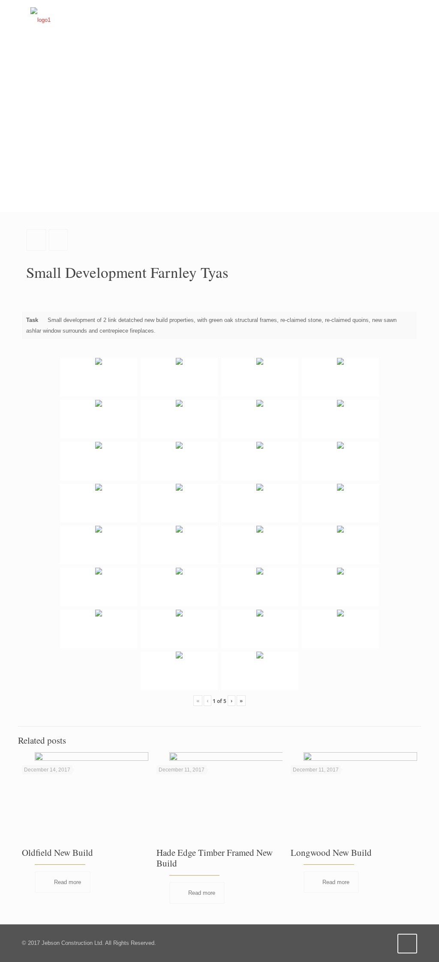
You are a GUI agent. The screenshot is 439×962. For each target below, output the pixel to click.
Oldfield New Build (57, 852)
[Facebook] (372, 942)
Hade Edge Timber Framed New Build (214, 857)
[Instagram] (384, 942)
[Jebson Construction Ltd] (40, 19)
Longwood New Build (331, 852)
